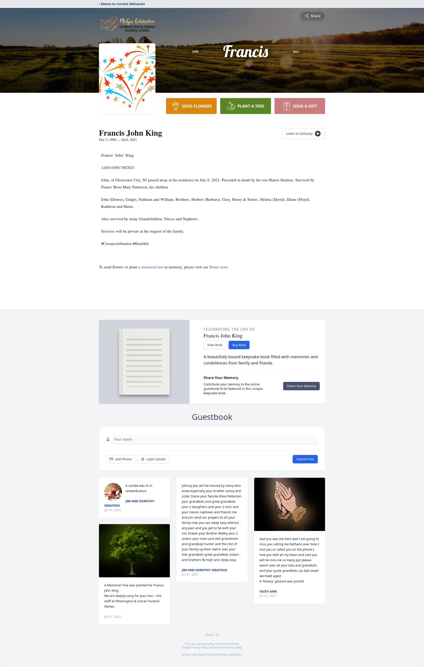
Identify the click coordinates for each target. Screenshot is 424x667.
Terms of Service (224, 647)
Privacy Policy (199, 647)
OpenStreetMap (217, 654)
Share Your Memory (301, 386)
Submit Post (305, 459)
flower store (218, 266)
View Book (214, 345)
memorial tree (152, 266)
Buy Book (239, 345)
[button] (134, 550)
